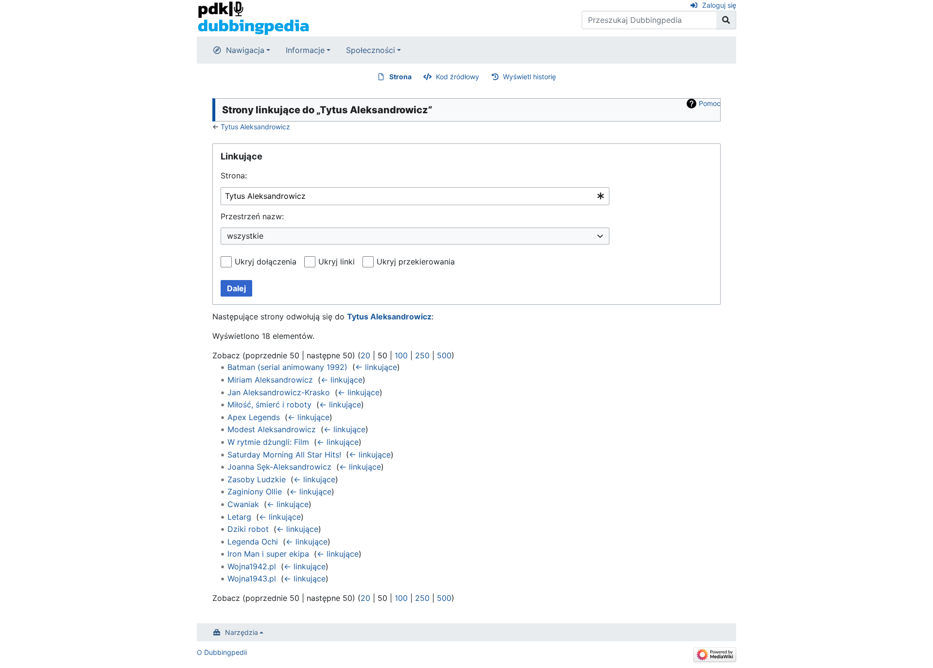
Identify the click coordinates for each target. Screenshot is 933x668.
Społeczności (370, 50)
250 (422, 355)
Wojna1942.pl (251, 566)
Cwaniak (243, 504)
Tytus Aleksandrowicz (255, 127)
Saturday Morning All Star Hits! (284, 454)
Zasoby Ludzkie (256, 479)
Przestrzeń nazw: (252, 216)
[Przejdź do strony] (726, 20)
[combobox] (415, 196)
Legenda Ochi (252, 541)
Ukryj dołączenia (265, 261)
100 (401, 355)
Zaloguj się (719, 5)
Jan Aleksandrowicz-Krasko (278, 392)
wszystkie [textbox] (245, 236)
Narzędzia (241, 632)
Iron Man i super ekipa (268, 554)
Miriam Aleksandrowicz (270, 380)
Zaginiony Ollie (254, 491)
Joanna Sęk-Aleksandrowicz (279, 467)
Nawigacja (245, 50)
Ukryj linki (336, 261)
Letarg (239, 517)
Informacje (305, 50)
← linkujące (376, 367)
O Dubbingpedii (222, 652)
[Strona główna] (253, 17)
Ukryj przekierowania (416, 261)
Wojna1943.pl (251, 578)
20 (365, 355)
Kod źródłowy (457, 76)
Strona (400, 76)
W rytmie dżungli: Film (268, 442)
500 (444, 355)
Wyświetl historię (529, 76)
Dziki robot (248, 529)
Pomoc (710, 103)
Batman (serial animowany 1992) (287, 367)
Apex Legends (253, 417)
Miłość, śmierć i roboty (269, 404)
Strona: (234, 175)
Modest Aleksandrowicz (271, 429)
